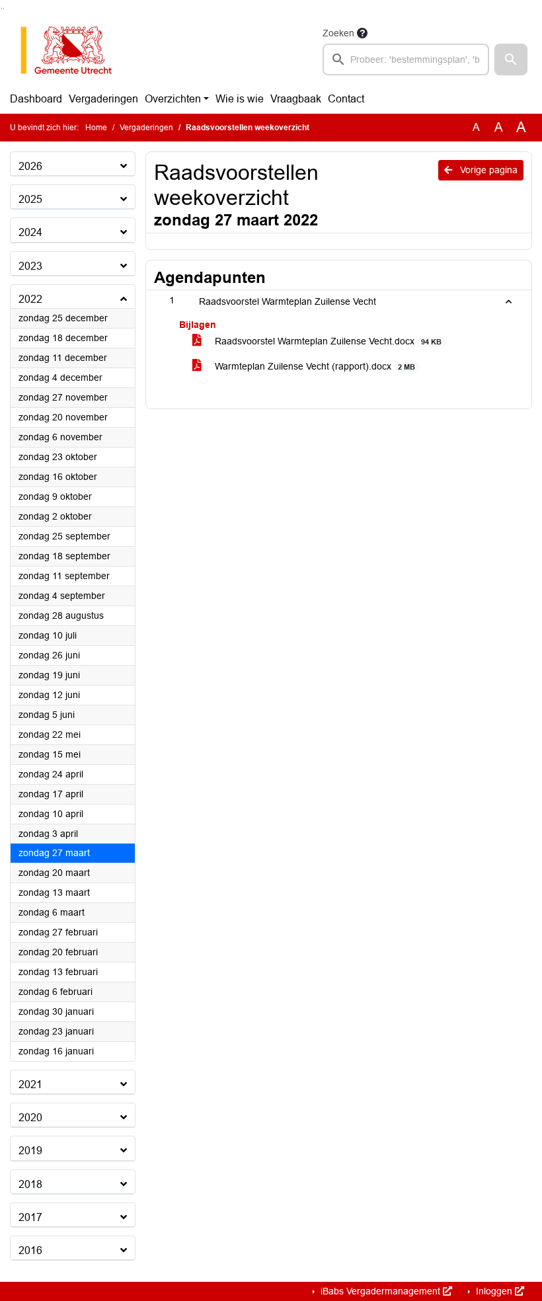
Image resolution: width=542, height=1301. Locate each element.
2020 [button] (30, 1117)
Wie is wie (239, 98)
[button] (510, 59)
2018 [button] (30, 1184)
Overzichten (173, 98)
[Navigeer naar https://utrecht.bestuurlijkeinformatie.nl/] (73, 50)
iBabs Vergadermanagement (380, 1291)
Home (96, 127)
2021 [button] (30, 1084)
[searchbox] (406, 59)
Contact (346, 98)
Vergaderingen (103, 98)
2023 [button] (30, 266)
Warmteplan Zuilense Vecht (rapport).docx (313, 366)
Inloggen (494, 1291)
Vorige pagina (487, 170)
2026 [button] (30, 166)
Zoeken (338, 33)
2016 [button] (30, 1250)
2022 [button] (30, 299)
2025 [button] (30, 199)
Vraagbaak (295, 98)
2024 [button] (30, 232)
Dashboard (36, 98)
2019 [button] (30, 1150)
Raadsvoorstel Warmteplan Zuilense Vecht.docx (327, 341)
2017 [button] (30, 1217)
